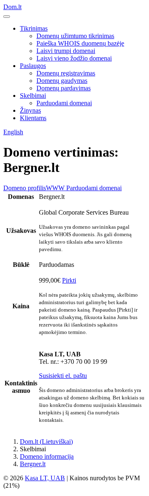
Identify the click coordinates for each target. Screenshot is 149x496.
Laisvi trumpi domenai (65, 50)
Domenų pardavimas (63, 88)
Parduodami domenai (64, 102)
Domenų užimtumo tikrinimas (75, 35)
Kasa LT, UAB (45, 477)
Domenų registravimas (65, 73)
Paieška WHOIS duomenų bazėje (80, 43)
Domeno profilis (24, 187)
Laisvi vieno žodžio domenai (74, 58)
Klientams (33, 117)
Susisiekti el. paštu (63, 375)
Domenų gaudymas (61, 80)
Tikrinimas (34, 28)
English (13, 131)
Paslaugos (33, 65)
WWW (55, 187)
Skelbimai (33, 95)
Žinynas (30, 110)
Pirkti (69, 280)
